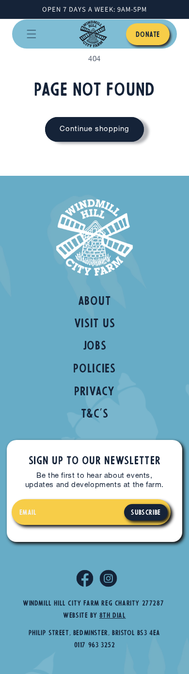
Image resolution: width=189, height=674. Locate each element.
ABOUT (94, 302)
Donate (148, 35)
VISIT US (94, 324)
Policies (94, 369)
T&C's (95, 415)
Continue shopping (94, 129)
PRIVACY (94, 392)
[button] (31, 34)
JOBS (95, 347)
